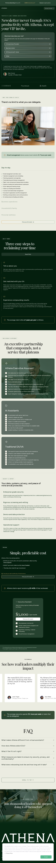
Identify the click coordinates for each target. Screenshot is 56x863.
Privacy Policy (9, 853)
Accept (46, 857)
